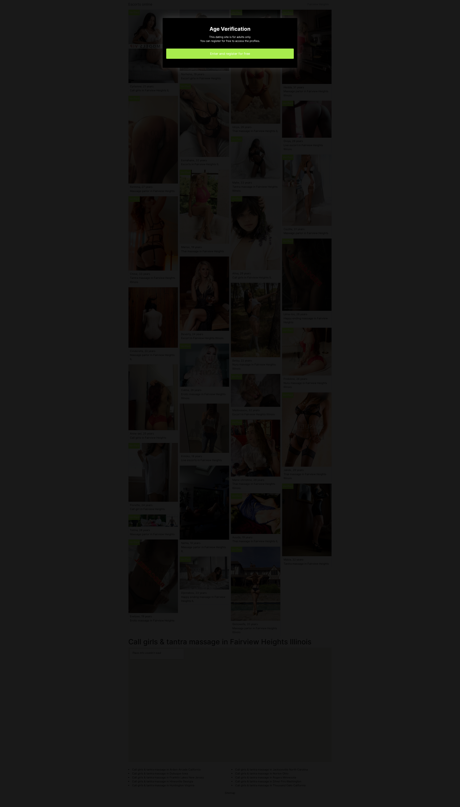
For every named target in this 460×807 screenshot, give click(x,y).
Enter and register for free (230, 54)
